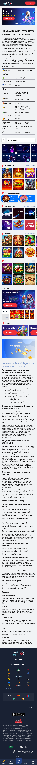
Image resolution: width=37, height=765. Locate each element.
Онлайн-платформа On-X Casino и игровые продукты (18, 363)
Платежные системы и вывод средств (13, 366)
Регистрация (30, 3)
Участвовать (10, 305)
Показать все (7, 688)
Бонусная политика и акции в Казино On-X (15, 365)
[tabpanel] (18, 16)
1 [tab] (16, 23)
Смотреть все (29, 165)
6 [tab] (21, 23)
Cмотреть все (29, 206)
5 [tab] (20, 23)
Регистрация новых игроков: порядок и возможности (18, 362)
